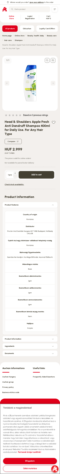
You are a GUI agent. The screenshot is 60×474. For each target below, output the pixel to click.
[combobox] (29, 9)
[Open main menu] (55, 9)
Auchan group (8, 382)
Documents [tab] (9, 353)
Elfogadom (30, 461)
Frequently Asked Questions (44, 377)
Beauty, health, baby (36, 36)
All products (10, 29)
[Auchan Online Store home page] (4, 9)
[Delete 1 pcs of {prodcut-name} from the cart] (15, 176)
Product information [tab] (13, 339)
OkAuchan (27, 29)
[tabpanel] (30, 270)
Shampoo (19, 40)
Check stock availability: (14, 184)
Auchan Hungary (9, 377)
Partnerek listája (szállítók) (29, 452)
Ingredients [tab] (9, 346)
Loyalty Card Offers (47, 29)
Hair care (8, 40)
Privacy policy (8, 387)
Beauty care (52, 36)
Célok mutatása (30, 468)
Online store (19, 36)
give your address (37, 2)
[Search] (12, 9)
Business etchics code (10, 392)
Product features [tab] (11, 205)
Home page (7, 36)
